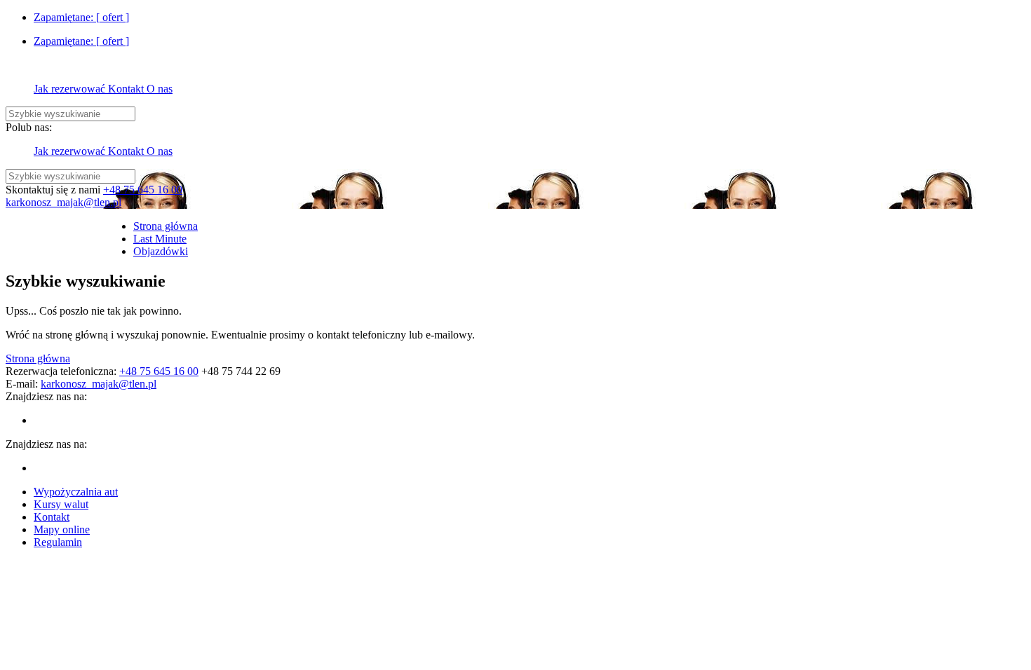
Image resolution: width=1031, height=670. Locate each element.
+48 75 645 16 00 (142, 190)
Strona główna (38, 358)
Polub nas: (29, 127)
